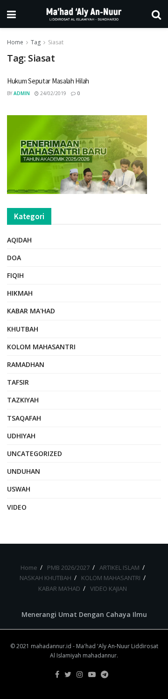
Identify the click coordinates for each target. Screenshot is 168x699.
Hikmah (20, 293)
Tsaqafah (24, 418)
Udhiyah (21, 435)
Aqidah (19, 239)
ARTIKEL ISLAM (119, 567)
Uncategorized (34, 453)
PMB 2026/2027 (68, 567)
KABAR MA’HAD (59, 588)
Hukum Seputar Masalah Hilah (48, 80)
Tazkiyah (23, 399)
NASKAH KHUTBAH (45, 578)
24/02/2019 (52, 93)
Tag (36, 42)
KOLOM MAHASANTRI (110, 578)
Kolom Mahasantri (41, 346)
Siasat (55, 42)
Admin (22, 93)
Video (17, 507)
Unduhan (23, 471)
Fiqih (15, 275)
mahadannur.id (51, 646)
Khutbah (22, 329)
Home (15, 42)
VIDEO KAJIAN (108, 588)
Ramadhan (25, 364)
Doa (14, 257)
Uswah (18, 488)
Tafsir (18, 382)
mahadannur (100, 655)
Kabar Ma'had (31, 310)
